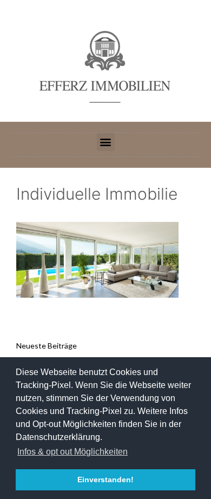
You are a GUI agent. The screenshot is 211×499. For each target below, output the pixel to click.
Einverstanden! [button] (105, 479)
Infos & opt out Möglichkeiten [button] (72, 451)
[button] (106, 142)
